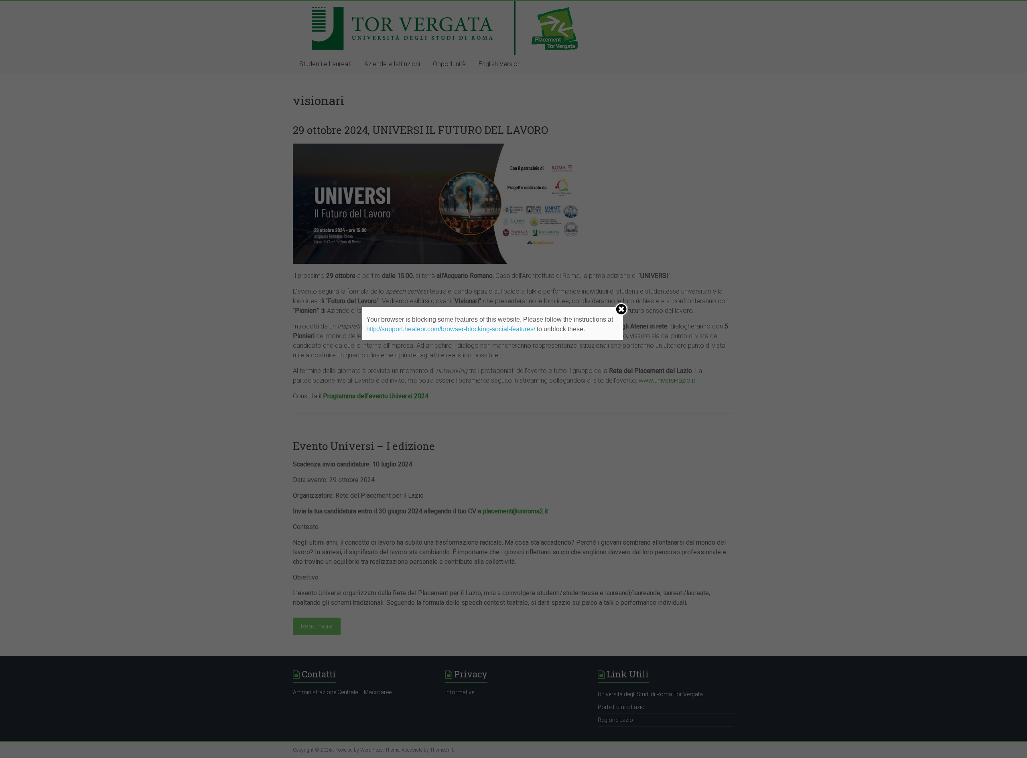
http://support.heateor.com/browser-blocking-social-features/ (450, 329)
